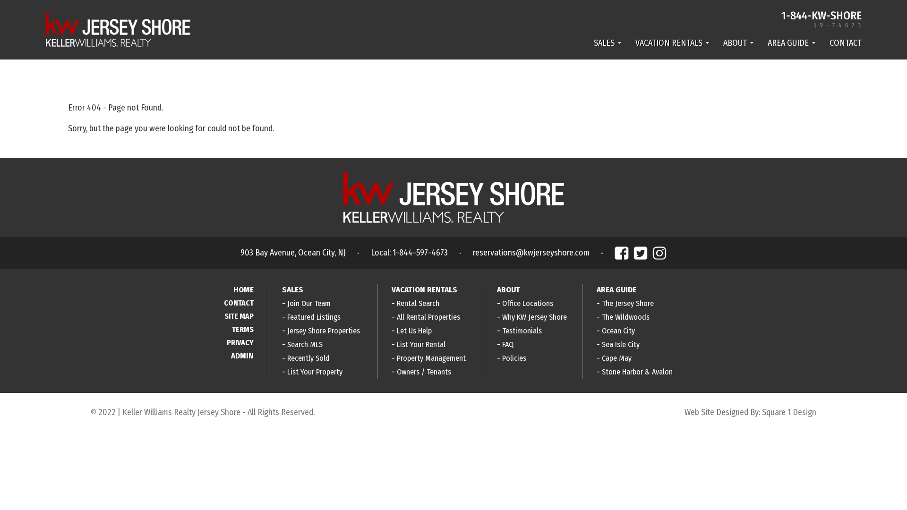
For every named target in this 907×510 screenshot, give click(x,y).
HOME (243, 290)
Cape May (617, 358)
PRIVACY (240, 342)
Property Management (431, 358)
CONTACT (846, 43)
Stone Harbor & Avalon (637, 371)
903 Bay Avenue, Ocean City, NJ (293, 252)
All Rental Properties (428, 317)
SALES (604, 43)
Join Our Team (309, 303)
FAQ (507, 344)
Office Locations (527, 303)
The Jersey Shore (628, 303)
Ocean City (618, 330)
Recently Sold (308, 358)
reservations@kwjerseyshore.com (531, 252)
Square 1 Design (789, 412)
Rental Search (418, 303)
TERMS (243, 329)
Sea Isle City (621, 344)
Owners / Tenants (424, 371)
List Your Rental (421, 344)
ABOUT (735, 43)
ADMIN (242, 356)
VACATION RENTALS (668, 43)
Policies (514, 358)
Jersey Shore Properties (323, 330)
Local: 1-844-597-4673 (409, 252)
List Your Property (314, 371)
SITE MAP (239, 316)
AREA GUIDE (788, 43)
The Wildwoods (626, 317)
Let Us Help (414, 330)
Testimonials (522, 330)
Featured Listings (314, 317)
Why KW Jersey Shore (534, 317)
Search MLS (305, 344)
